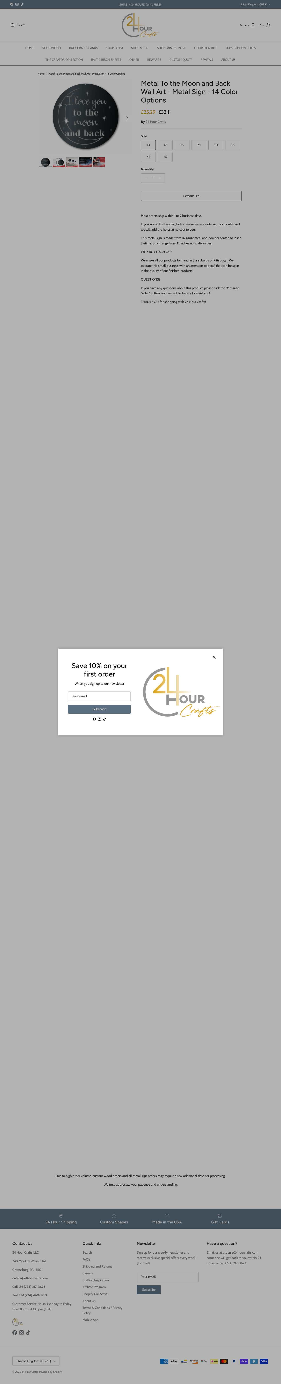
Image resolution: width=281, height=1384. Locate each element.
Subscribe (99, 709)
